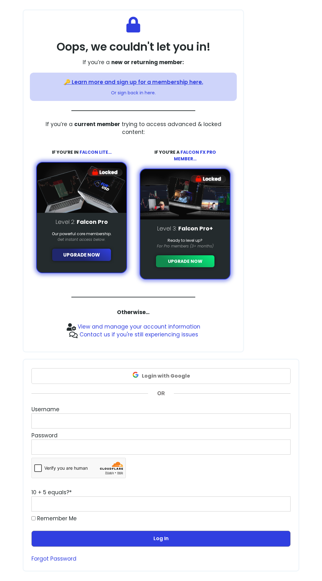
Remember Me (56, 518)
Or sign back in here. (133, 93)
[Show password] (280, 447)
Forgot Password (53, 558)
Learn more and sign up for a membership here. (137, 82)
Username (45, 409)
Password (44, 435)
